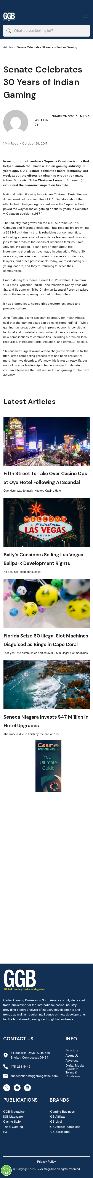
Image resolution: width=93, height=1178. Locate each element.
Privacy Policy (46, 1161)
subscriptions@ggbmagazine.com (34, 1076)
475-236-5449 (20, 1066)
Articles (8, 47)
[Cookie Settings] (6, 1170)
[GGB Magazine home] (9, 17)
